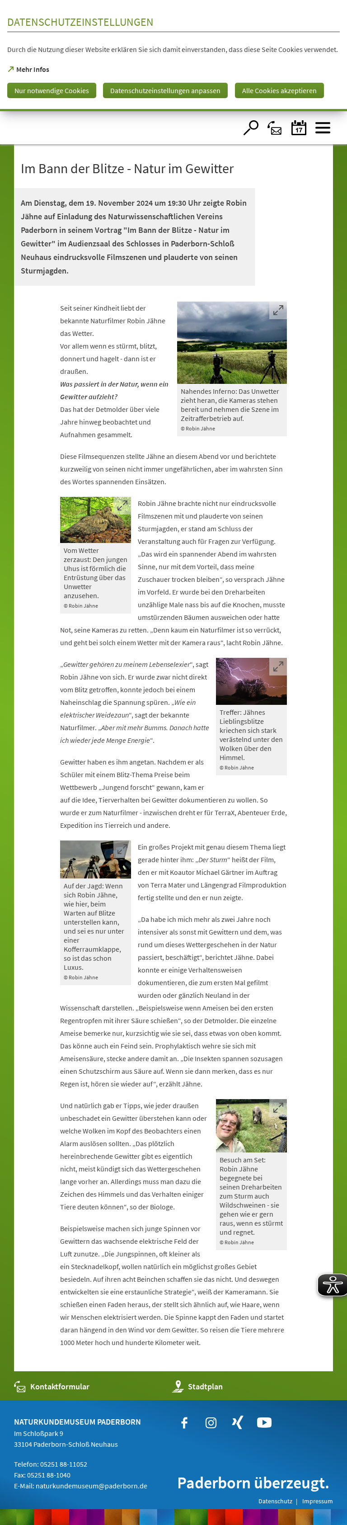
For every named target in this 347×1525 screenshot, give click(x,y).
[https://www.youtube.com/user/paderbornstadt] (264, 1423)
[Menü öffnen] (323, 128)
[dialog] (173, 55)
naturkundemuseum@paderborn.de (91, 1485)
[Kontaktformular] (275, 128)
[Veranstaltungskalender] (299, 128)
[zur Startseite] (126, 127)
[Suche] (251, 128)
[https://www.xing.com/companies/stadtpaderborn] (237, 1423)
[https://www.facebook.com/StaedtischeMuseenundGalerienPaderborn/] (184, 1423)
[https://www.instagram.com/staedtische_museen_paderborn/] (211, 1423)
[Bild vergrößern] (232, 343)
